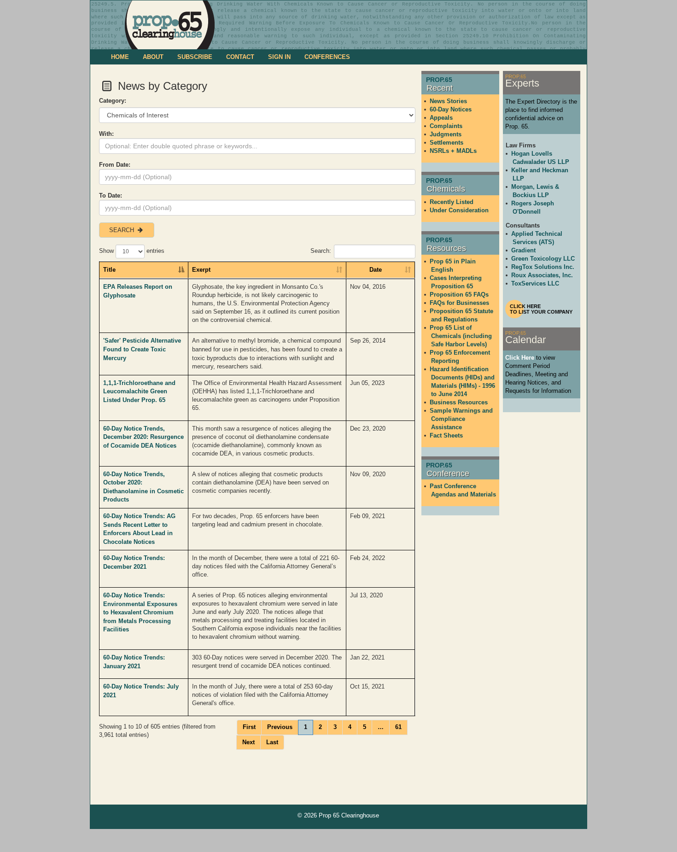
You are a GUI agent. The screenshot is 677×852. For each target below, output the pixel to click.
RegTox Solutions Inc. (542, 266)
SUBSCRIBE (194, 56)
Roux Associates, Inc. (542, 275)
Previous (279, 727)
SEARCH (122, 230)
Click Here (519, 357)
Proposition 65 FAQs (459, 294)
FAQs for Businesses (459, 302)
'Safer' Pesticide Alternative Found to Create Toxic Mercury (142, 349)
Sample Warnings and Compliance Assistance (461, 419)
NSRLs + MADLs (453, 150)
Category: (112, 100)
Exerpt (201, 269)
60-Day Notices (451, 109)
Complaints (446, 126)
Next (248, 742)
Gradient (523, 250)
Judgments (445, 134)
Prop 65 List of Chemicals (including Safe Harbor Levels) (461, 336)
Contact (240, 56)
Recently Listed (451, 201)
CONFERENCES (327, 56)
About (153, 56)
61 (398, 727)
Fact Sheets (446, 435)
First (249, 727)
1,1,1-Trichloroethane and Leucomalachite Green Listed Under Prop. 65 (139, 391)
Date (375, 269)
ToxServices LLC (535, 283)
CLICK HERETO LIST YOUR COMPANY (541, 309)
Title (109, 269)
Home (120, 56)
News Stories (448, 101)
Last (272, 742)
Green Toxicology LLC (543, 258)
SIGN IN (279, 56)
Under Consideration (459, 210)
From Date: (114, 164)
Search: (320, 250)
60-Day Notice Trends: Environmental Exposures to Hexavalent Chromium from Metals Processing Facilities (140, 612)
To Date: (110, 195)
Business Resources (459, 402)
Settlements (446, 142)
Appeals (441, 117)
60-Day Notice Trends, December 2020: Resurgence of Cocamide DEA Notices (143, 437)
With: (106, 133)
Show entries (131, 250)
